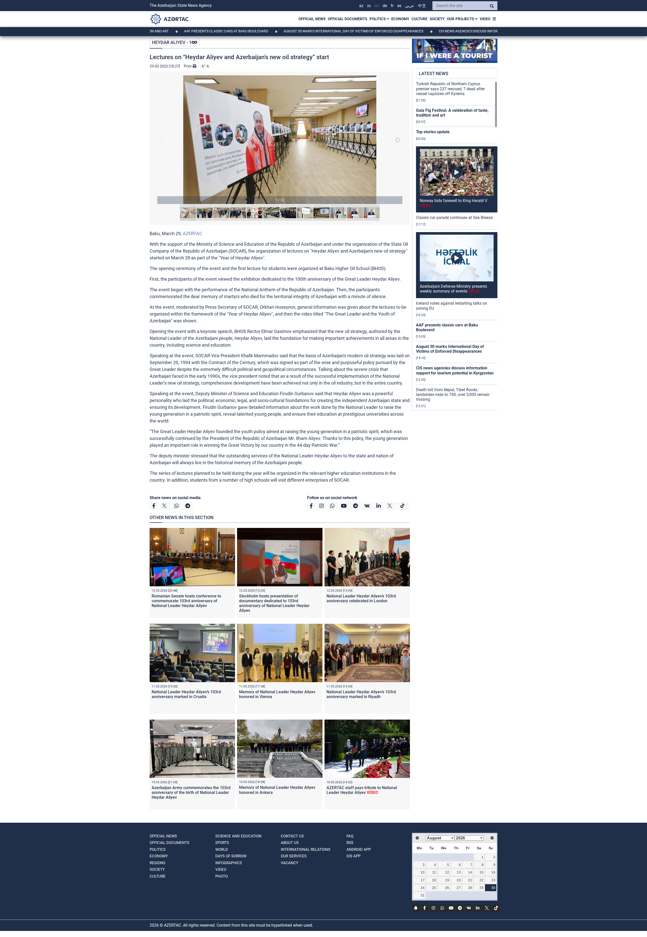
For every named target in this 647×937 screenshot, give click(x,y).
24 (423, 888)
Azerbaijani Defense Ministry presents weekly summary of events (453, 289)
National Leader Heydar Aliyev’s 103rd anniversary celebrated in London (361, 598)
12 (447, 872)
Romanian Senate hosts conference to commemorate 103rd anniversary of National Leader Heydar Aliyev (186, 601)
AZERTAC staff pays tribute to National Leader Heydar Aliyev (362, 790)
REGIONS (157, 863)
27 (459, 888)
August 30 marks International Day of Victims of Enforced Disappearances (308, 31)
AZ (361, 5)
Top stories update (433, 131)
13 (459, 872)
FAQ (349, 836)
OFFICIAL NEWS (312, 19)
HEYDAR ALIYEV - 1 (172, 42)
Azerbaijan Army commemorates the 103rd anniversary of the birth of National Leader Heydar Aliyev (191, 792)
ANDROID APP (358, 849)
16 (493, 872)
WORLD (221, 849)
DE (385, 5)
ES (399, 5)
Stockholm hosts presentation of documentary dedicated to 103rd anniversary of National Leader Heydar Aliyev (274, 603)
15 (481, 872)
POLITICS (378, 19)
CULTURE (419, 19)
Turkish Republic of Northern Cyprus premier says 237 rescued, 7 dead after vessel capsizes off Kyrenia (450, 88)
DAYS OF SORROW (230, 856)
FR (392, 5)
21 (470, 880)
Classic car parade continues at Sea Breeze (454, 217)
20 (459, 880)
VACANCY (289, 863)
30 (493, 888)
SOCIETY (437, 19)
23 (493, 880)
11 (434, 872)
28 (470, 888)
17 (423, 880)
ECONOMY (400, 19)
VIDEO (485, 19)
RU (369, 5)
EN (377, 5)
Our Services (294, 856)
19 (447, 880)
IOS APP (353, 856)
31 (423, 895)
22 (481, 880)
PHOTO (221, 876)
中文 (422, 5)
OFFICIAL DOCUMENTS (347, 19)
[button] (279, 139)
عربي (409, 5)
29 (481, 888)
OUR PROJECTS (461, 19)
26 (447, 888)
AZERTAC (192, 233)
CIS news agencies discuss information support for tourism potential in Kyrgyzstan (472, 31)
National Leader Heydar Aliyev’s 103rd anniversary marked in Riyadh (361, 694)
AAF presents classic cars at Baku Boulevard (180, 31)
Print (188, 66)
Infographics (228, 863)
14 (470, 872)
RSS (349, 842)
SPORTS (222, 842)
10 (423, 872)
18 (434, 880)
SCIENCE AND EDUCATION (238, 836)
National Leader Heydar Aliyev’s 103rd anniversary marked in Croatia (186, 694)
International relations (305, 849)
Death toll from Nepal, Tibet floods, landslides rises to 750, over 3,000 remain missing (453, 394)
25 (434, 888)
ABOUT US (290, 842)
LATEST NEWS (433, 73)
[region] (456, 245)
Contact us (292, 836)
